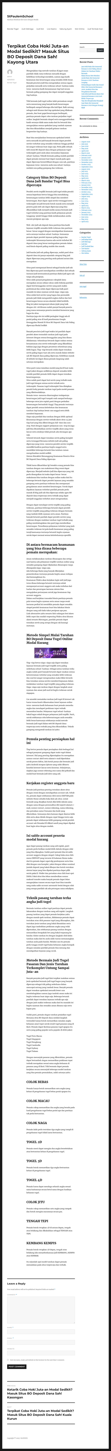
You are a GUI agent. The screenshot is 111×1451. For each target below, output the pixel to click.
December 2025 (86, 160)
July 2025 (84, 171)
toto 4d (82, 275)
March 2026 (85, 153)
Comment (12, 1295)
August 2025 (85, 169)
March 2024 (85, 208)
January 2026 (86, 158)
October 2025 (86, 165)
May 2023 (84, 219)
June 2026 (84, 146)
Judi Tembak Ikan (95, 29)
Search (82, 47)
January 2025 (86, 185)
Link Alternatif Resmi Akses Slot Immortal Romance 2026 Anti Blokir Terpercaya (92, 96)
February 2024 (86, 210)
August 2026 (85, 142)
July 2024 (84, 199)
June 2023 (84, 217)
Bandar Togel (13, 29)
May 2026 (84, 149)
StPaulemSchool (20, 16)
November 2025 (86, 162)
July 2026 (84, 144)
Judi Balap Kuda (86, 239)
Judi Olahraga (27, 29)
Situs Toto (83, 264)
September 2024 (87, 194)
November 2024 (86, 190)
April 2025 (85, 178)
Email (10, 1338)
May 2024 (84, 203)
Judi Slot (40, 29)
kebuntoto (83, 297)
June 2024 (84, 201)
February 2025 (86, 183)
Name (10, 1327)
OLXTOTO (24, 1438)
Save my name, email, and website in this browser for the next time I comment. (37, 1360)
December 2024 (86, 187)
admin (9, 76)
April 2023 (84, 222)
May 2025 (84, 176)
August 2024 (85, 196)
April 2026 (85, 151)
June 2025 (84, 174)
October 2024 (86, 192)
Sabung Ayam (66, 29)
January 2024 (86, 212)
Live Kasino (52, 29)
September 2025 (87, 167)
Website (11, 1349)
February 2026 (86, 155)
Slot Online (79, 29)
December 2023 (86, 215)
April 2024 (85, 206)
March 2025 (85, 180)
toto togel (83, 286)
